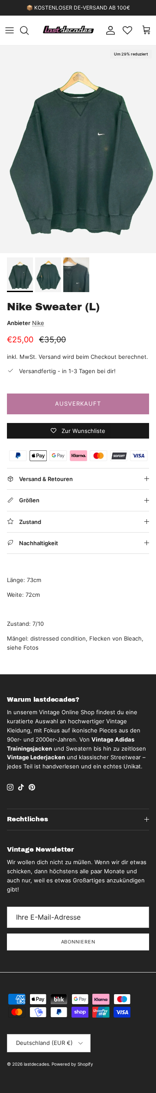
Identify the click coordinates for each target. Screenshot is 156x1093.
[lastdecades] (68, 30)
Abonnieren (78, 942)
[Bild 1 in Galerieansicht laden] (78, 149)
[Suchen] (28, 30)
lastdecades (36, 1064)
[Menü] (9, 30)
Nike (38, 322)
